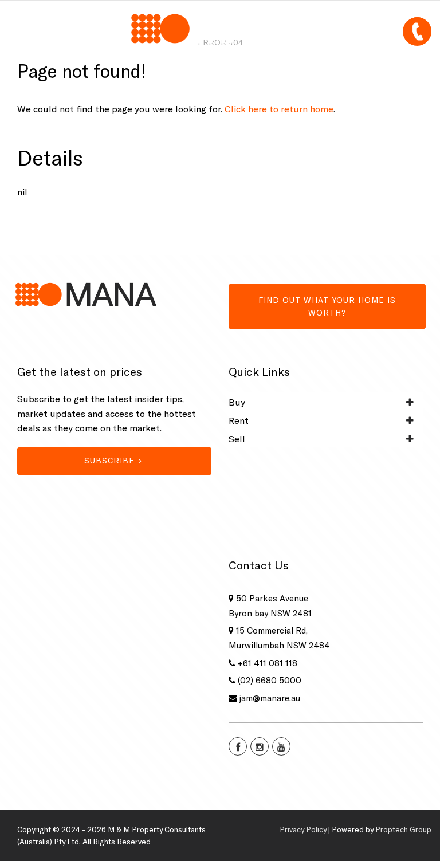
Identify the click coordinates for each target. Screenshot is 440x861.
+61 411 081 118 (267, 663)
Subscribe (109, 460)
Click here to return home (279, 109)
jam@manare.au (269, 698)
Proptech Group (403, 829)
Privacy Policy (303, 829)
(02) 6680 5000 (269, 680)
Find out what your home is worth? (327, 306)
